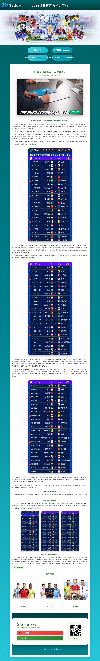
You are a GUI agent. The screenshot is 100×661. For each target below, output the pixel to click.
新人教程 (38, 50)
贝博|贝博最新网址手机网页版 (38, 57)
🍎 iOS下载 (22, 638)
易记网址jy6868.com (62, 50)
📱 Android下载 (24, 633)
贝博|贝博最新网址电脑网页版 (62, 57)
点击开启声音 (75, 112)
